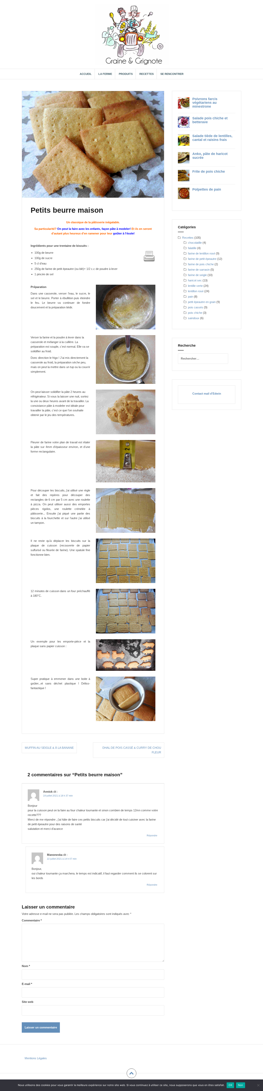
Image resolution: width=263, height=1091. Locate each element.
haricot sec (195, 280)
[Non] (258, 1085)
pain (190, 296)
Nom (26, 966)
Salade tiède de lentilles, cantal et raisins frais (212, 138)
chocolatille (195, 242)
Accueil (86, 73)
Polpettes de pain (206, 189)
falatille (192, 248)
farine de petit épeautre (202, 258)
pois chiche (195, 312)
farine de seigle (197, 275)
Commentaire (32, 920)
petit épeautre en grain (202, 302)
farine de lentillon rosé (201, 253)
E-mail (27, 984)
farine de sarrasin (199, 269)
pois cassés (195, 307)
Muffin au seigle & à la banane (49, 747)
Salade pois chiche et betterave (210, 120)
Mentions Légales (36, 1058)
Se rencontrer (171, 73)
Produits (126, 73)
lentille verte (195, 285)
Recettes (146, 73)
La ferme (105, 73)
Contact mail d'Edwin (206, 393)
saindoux (193, 318)
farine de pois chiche (201, 264)
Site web (27, 1001)
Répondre (152, 835)
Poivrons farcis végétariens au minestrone (204, 103)
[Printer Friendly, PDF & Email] (149, 256)
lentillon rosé (196, 291)
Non (240, 1085)
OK (230, 1085)
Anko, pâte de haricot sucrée (210, 156)
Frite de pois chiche (208, 171)
